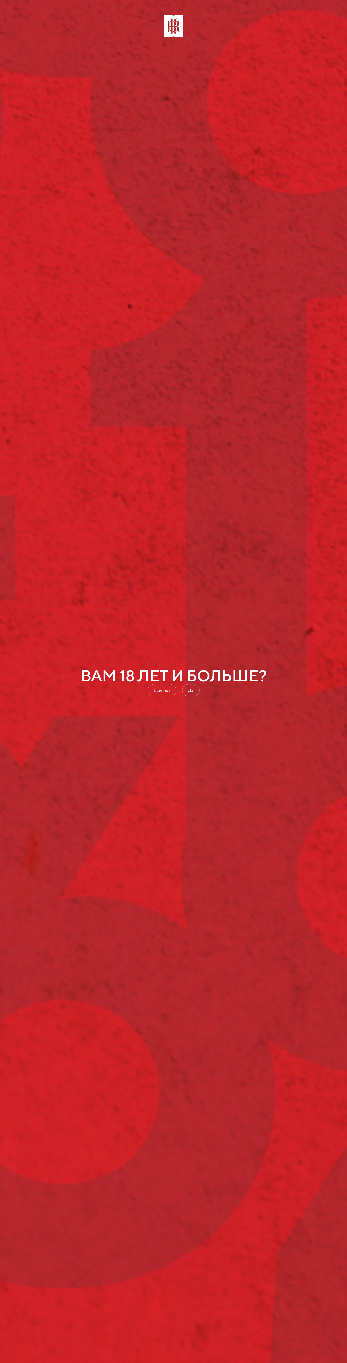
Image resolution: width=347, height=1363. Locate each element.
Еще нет (162, 690)
